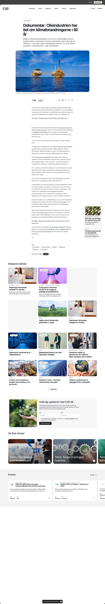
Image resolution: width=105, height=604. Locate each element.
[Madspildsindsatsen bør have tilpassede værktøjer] (52, 344)
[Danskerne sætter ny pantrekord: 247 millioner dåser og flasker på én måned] (82, 345)
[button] (101, 203)
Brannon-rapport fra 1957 (65, 146)
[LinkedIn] (63, 100)
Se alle (92, 475)
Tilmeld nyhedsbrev (45, 423)
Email (62, 412)
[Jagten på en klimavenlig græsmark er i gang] (52, 312)
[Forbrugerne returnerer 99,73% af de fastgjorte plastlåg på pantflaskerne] (52, 282)
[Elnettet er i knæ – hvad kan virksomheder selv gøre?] (52, 371)
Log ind (90, 2)
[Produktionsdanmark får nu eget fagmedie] (93, 233)
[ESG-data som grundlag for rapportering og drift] (93, 215)
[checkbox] (39, 419)
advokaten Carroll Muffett (40, 132)
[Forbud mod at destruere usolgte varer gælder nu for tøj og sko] (22, 372)
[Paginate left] (9, 451)
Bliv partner (98, 2)
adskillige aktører (64, 229)
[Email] (69, 100)
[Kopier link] (72, 100)
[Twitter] (66, 100)
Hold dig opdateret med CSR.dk (51, 601)
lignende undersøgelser (43, 157)
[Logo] (6, 8)
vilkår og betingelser (70, 418)
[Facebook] (59, 100)
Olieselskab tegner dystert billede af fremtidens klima (53, 118)
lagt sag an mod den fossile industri (41, 231)
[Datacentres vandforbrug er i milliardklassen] (22, 344)
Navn (40, 412)
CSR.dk (40, 100)
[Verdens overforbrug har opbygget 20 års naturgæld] (82, 371)
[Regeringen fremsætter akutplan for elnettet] (22, 281)
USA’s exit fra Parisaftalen (47, 229)
